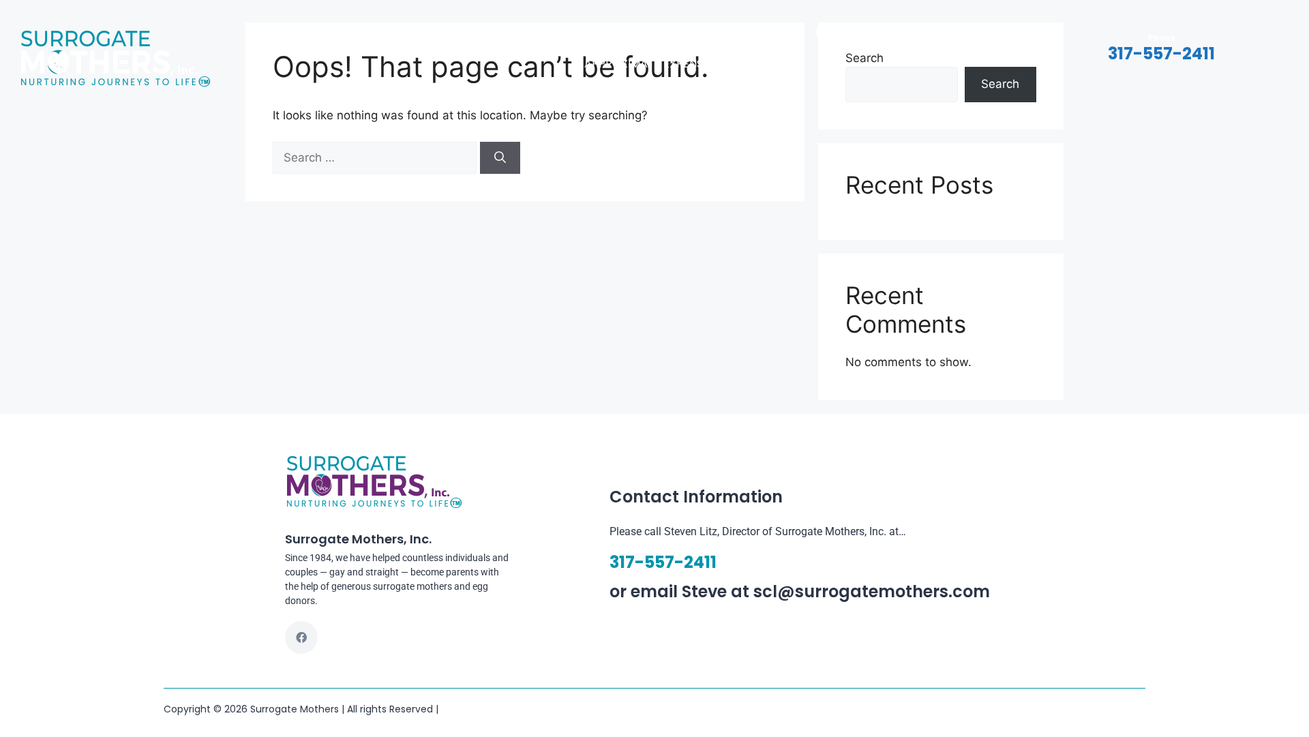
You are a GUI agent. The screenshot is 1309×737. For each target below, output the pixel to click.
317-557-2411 (1161, 53)
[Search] (500, 158)
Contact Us (636, 32)
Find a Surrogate (743, 32)
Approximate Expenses (649, 64)
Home (369, 32)
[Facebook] (301, 637)
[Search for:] (376, 157)
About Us (433, 32)
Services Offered (530, 32)
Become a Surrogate (877, 32)
